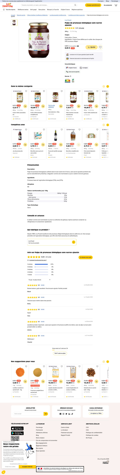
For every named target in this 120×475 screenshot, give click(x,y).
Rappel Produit (65, 435)
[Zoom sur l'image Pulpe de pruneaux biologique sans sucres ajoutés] (40, 40)
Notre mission (40, 438)
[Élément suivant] (107, 86)
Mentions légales (92, 424)
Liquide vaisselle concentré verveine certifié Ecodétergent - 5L (55, 389)
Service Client (66, 424)
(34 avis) (81, 28)
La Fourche (40, 424)
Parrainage (114, 1)
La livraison (64, 430)
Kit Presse (89, 438)
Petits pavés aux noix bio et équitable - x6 (109, 152)
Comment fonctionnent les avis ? (38, 260)
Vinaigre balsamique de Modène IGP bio (108, 388)
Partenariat (39, 430)
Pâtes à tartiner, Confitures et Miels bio (37, 15)
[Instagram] (63, 414)
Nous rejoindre (40, 451)
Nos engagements (41, 443)
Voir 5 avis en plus (60, 353)
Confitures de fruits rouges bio (76, 15)
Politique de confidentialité (94, 432)
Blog (107, 1)
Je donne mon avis (85, 257)
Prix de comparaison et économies (46, 440)
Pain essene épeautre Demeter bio (89, 152)
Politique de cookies (92, 435)
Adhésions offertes (42, 432)
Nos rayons (39, 448)
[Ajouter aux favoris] (26, 91)
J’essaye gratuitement (93, 5)
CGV (87, 427)
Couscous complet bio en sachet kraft (37, 391)
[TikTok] (72, 414)
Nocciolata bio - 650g (53, 112)
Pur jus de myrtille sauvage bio (55, 152)
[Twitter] (66, 414)
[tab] (14, 22)
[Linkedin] (69, 414)
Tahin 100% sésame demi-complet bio (108, 113)
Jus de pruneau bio (18, 151)
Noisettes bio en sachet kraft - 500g (90, 388)
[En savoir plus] (70, 76)
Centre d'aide (65, 427)
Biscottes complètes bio (72, 151)
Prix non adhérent (73, 46)
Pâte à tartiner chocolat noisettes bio (72, 113)
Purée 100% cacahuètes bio (19, 113)
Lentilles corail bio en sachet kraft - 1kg (18, 388)
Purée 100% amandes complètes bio (36, 113)
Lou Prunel (68, 20)
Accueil (13, 15)
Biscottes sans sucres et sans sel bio (37, 152)
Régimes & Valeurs (41, 445)
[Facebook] (60, 414)
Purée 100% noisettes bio (90, 112)
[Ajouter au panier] (25, 106)
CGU (87, 430)
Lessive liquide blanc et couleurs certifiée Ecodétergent (72, 389)
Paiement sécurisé (66, 432)
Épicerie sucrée (21, 15)
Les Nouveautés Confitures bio (58, 15)
